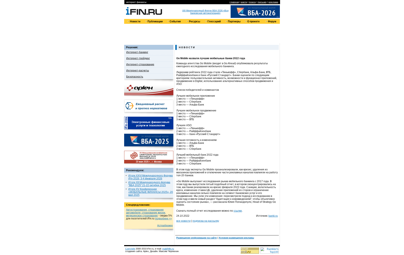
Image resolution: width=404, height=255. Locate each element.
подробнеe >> (163, 218)
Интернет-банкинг (137, 52)
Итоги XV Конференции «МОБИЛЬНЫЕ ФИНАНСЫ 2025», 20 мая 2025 (150, 192)
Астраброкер (165, 225)
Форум (272, 21)
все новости (183, 220)
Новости (135, 21)
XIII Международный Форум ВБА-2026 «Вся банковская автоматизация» (205, 11)
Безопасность (134, 76)
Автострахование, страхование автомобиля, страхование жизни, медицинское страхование (146, 212)
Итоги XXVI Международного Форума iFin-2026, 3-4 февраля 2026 (150, 177)
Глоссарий (214, 21)
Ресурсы (194, 21)
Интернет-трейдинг (138, 58)
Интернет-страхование (140, 64)
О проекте (253, 21)
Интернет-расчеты (137, 70)
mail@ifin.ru (168, 248)
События (175, 21)
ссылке (238, 210)
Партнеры (234, 21)
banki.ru (273, 215)
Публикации (155, 21)
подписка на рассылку (206, 220)
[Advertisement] (202, 33)
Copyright (130, 248)
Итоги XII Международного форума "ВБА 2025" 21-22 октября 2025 (149, 184)
